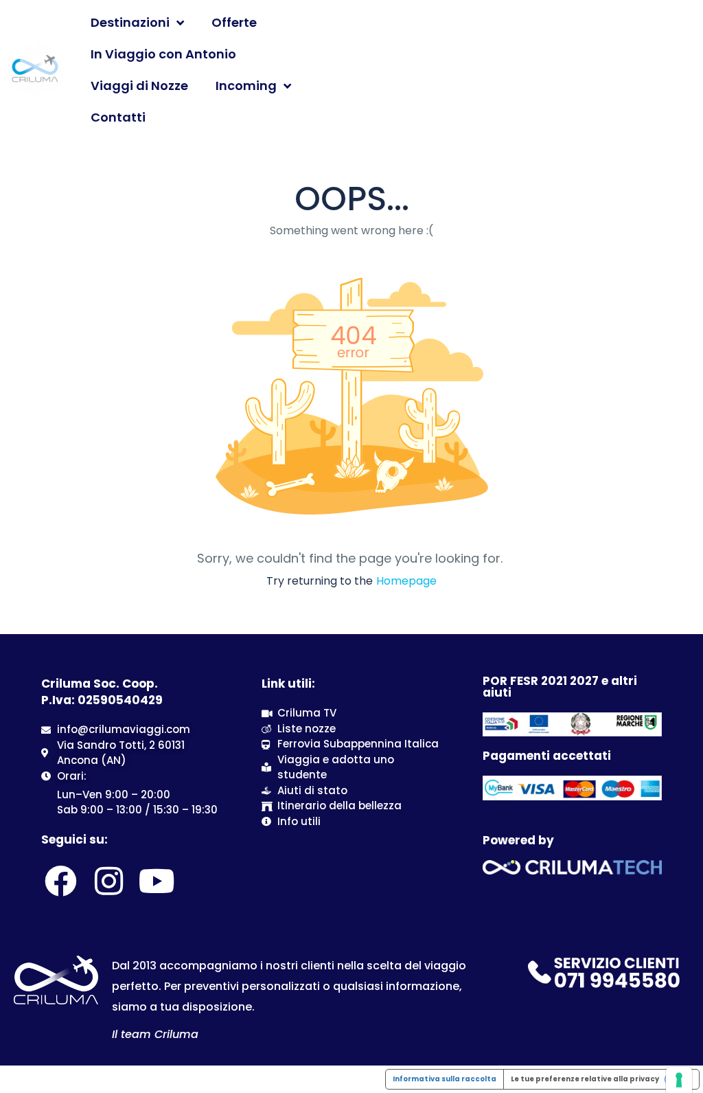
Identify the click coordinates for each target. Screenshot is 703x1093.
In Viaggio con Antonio (163, 54)
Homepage (406, 581)
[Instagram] (108, 880)
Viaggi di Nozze (139, 85)
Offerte (234, 22)
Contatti (118, 117)
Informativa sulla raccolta (444, 1079)
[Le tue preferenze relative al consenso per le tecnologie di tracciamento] (679, 1080)
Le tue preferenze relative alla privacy (585, 1079)
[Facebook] (60, 880)
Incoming (246, 85)
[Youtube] (157, 880)
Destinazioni (130, 22)
